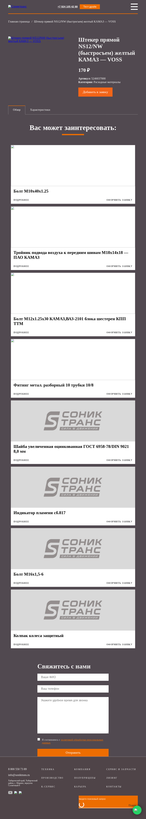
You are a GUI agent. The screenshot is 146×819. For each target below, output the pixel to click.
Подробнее (21, 200)
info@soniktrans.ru (19, 774)
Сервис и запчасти (121, 769)
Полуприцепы (85, 778)
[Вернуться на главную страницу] (17, 6)
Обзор (16, 109)
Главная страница (19, 21)
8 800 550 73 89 (17, 769)
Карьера (80, 786)
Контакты (113, 786)
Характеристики (40, 109)
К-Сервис (48, 786)
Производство (52, 778)
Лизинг (111, 778)
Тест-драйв (89, 6)
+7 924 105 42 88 (68, 6)
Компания (82, 769)
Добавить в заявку (95, 92)
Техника (48, 769)
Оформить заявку (119, 200)
